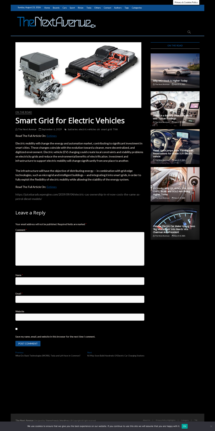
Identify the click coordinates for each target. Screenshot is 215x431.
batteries (73, 129)
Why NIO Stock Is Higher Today (170, 80)
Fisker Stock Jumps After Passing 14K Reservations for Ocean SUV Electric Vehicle (173, 153)
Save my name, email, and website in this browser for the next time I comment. (55, 336)
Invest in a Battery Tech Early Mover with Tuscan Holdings (173, 117)
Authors (118, 7)
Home (47, 7)
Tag (195, 420)
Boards (56, 7)
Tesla (88, 7)
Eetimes (52, 135)
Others (97, 7)
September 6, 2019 (51, 129)
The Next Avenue (26, 129)
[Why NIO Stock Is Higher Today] (175, 70)
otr (98, 129)
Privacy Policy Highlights (165, 420)
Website (19, 311)
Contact (107, 7)
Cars (64, 7)
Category (185, 420)
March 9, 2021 (179, 84)
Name (19, 275)
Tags (126, 7)
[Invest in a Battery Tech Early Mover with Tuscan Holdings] (175, 108)
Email (19, 293)
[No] (211, 426)
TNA (115, 129)
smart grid (106, 129)
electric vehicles (87, 129)
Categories (137, 7)
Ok (184, 426)
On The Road (23, 112)
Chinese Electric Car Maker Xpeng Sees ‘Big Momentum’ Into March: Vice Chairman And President (174, 229)
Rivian (80, 7)
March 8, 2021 (179, 236)
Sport (72, 7)
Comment (21, 229)
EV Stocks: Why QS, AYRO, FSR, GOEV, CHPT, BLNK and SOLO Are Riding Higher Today (173, 191)
